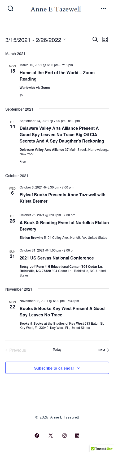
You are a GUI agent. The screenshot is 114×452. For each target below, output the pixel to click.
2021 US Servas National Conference (57, 258)
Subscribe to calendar (54, 368)
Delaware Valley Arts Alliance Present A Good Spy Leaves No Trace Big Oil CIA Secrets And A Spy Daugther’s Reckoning (62, 134)
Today (57, 349)
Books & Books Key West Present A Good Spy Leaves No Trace (62, 311)
